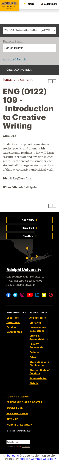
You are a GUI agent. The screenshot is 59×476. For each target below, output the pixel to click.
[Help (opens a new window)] (54, 81)
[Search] (52, 48)
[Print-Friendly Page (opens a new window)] (50, 81)
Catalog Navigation (19, 69)
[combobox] (29, 30)
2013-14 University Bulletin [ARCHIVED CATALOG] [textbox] (30, 30)
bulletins (13, 455)
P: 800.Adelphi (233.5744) (21, 285)
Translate (26, 447)
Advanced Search (14, 59)
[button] (29, 4)
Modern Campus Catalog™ (38, 458)
